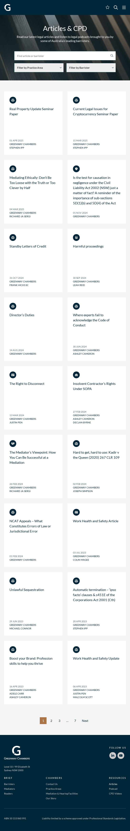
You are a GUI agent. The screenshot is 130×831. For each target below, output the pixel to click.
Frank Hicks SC (19, 285)
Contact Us (52, 784)
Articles (113, 784)
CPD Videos (115, 793)
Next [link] (85, 721)
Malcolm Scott (83, 697)
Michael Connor (20, 628)
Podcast (113, 788)
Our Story (51, 798)
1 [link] (43, 721)
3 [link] (59, 721)
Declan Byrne (82, 422)
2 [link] (51, 721)
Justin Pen (16, 422)
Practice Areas (53, 788)
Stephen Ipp (16, 147)
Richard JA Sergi (19, 216)
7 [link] (75, 721)
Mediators (9, 788)
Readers (8, 793)
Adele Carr (16, 693)
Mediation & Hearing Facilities (62, 793)
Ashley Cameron (83, 353)
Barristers (9, 784)
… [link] (67, 721)
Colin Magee (81, 559)
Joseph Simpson (83, 491)
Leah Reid (79, 285)
